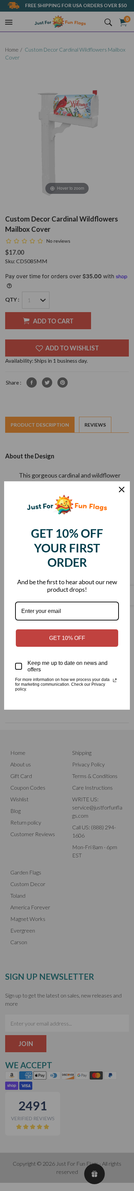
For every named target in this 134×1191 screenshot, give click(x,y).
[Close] (121, 489)
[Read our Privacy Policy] (115, 680)
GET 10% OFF (67, 638)
